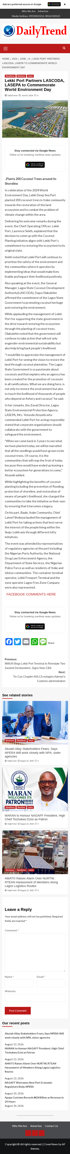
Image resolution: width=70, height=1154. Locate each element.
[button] (5, 48)
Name (9, 976)
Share (51, 642)
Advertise (43, 11)
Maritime (21, 76)
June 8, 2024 (27, 95)
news (30, 76)
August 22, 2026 (27, 761)
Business (10, 741)
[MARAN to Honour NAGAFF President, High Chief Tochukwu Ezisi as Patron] (35, 789)
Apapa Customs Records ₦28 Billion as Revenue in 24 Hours (34, 1099)
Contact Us (51, 1125)
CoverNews (51, 1144)
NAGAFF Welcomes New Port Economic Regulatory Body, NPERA (28, 1084)
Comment (12, 930)
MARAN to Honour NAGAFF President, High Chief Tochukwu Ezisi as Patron (35, 817)
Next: (39, 676)
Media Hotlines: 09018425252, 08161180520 (36, 16)
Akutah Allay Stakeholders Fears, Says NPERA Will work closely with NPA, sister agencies (33, 752)
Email (41, 976)
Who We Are (29, 11)
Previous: (35, 663)
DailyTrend (13, 95)
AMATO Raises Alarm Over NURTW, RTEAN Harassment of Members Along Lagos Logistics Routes (31, 882)
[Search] (64, 48)
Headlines (10, 76)
